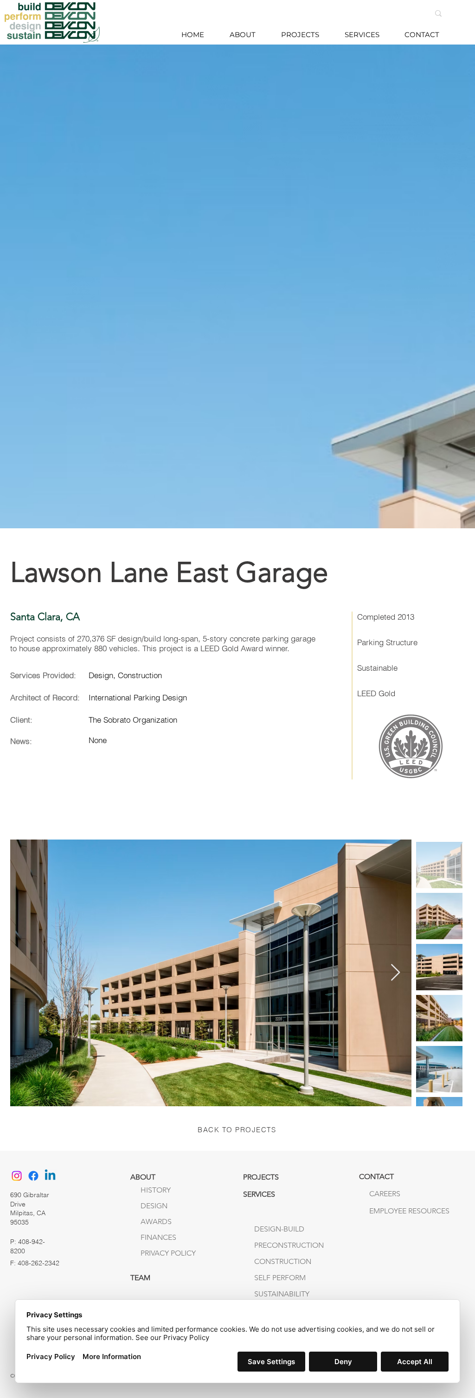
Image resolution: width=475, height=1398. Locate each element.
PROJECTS (261, 1177)
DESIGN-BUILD (279, 1229)
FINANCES (158, 1237)
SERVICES (259, 1194)
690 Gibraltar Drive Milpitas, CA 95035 (29, 1208)
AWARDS (156, 1221)
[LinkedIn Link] (50, 1175)
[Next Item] (395, 973)
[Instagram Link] (16, 1175)
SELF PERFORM (280, 1277)
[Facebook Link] (33, 1175)
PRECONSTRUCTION (289, 1245)
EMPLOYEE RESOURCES (388, 1210)
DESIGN (154, 1205)
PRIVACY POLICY (168, 1253)
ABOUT (142, 1177)
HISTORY (156, 1190)
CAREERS (384, 1193)
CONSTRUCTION (282, 1261)
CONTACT (376, 1176)
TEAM (140, 1277)
